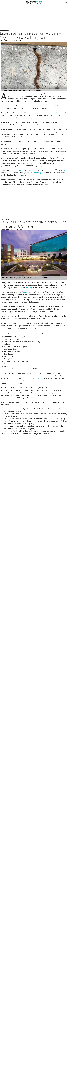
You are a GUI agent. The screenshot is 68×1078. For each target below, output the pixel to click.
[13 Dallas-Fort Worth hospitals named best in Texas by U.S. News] (34, 255)
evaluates (28, 292)
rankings (29, 287)
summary (37, 172)
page (64, 170)
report (19, 170)
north (36, 125)
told (58, 113)
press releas (34, 378)
